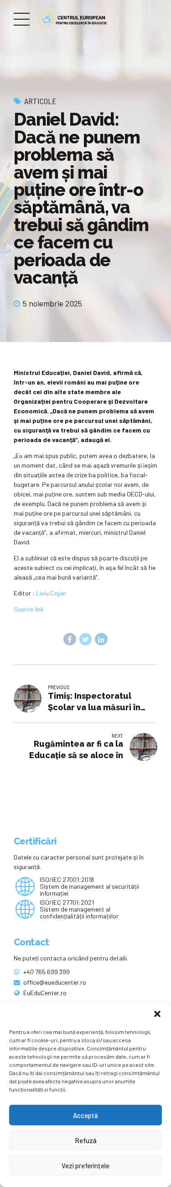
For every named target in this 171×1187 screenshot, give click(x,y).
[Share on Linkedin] (101, 639)
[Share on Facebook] (69, 639)
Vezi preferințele (85, 1165)
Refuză (86, 1140)
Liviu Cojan (51, 593)
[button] (157, 1013)
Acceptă (85, 1115)
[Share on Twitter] (85, 639)
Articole (40, 101)
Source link (29, 609)
